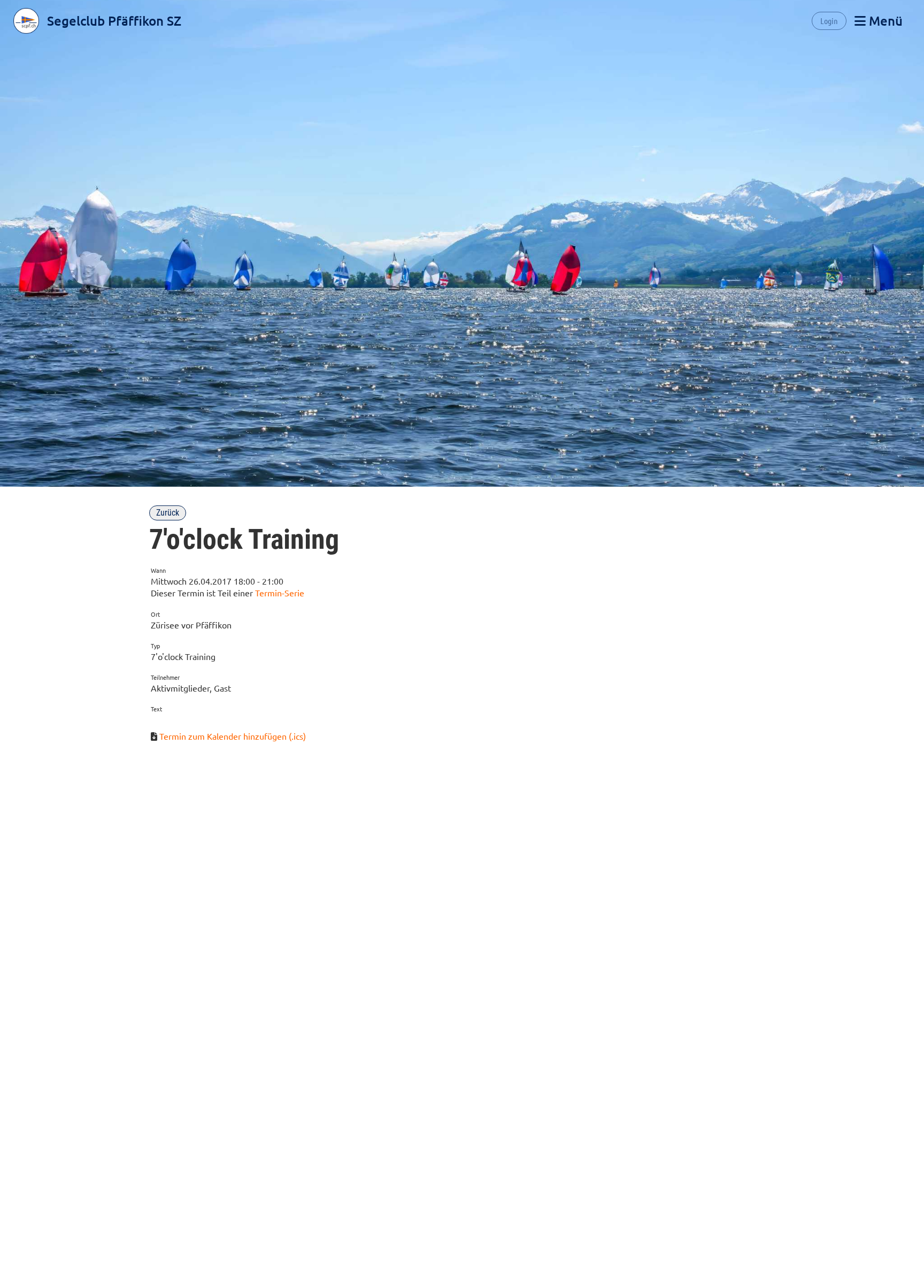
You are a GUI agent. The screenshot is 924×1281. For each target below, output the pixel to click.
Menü (884, 20)
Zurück (167, 513)
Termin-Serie (279, 592)
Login (829, 21)
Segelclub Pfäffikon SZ (114, 20)
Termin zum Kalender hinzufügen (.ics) (232, 736)
